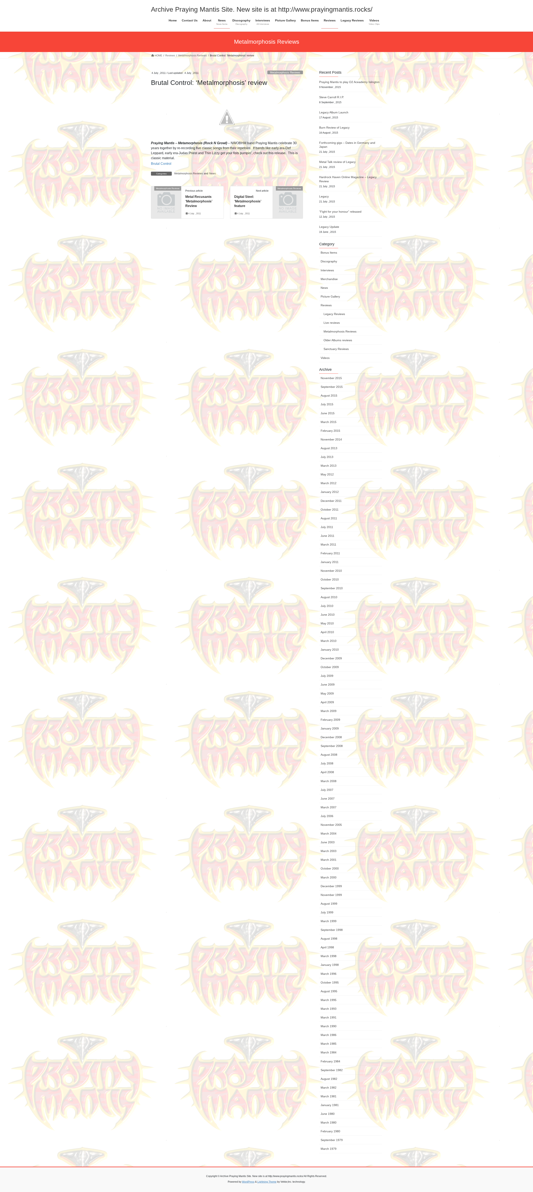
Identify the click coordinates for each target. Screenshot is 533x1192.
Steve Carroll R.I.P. (331, 97)
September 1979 (332, 1140)
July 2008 (327, 763)
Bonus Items (329, 252)
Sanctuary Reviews (336, 349)
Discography (329, 261)
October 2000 (330, 868)
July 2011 (327, 527)
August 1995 (329, 991)
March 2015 (328, 422)
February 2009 (330, 719)
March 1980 (328, 1122)
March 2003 (328, 851)
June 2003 (328, 842)
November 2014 (331, 439)
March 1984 (328, 1052)
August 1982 (329, 1078)
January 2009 (330, 728)
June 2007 (328, 798)
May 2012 (327, 474)
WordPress (248, 1181)
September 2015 (332, 386)
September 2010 (332, 588)
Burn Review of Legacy (334, 127)
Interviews (327, 270)
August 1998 (329, 938)
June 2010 (328, 614)
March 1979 (328, 1148)
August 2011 (329, 518)
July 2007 (327, 789)
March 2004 (328, 833)
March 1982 (328, 1087)
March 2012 (328, 483)
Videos (325, 358)
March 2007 (328, 807)
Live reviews (332, 322)
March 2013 (328, 465)
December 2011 (331, 500)
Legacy (324, 196)
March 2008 (328, 781)
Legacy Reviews (334, 314)
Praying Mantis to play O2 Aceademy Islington (349, 82)
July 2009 (327, 675)
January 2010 (330, 649)
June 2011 (327, 535)
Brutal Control (161, 163)
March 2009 (328, 711)
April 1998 (327, 947)
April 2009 (327, 702)
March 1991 (328, 1017)
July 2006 (327, 816)
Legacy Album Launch (333, 112)
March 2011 (328, 544)
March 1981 (328, 1096)
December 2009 (331, 658)
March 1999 (328, 921)
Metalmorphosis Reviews (285, 72)
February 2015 (330, 430)
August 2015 (329, 395)
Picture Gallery (330, 296)
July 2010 (327, 606)
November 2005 (331, 824)
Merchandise (329, 279)
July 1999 (327, 912)
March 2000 (328, 877)
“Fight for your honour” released (340, 211)
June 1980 (328, 1113)
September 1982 (332, 1070)
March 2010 (328, 641)
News (212, 173)
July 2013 (327, 457)
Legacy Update (329, 226)
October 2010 (330, 579)
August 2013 (329, 448)
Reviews (326, 305)
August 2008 (329, 754)
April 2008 (327, 772)
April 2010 (327, 632)
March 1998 (328, 956)
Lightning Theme (266, 1181)
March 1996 (328, 973)
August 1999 (329, 903)
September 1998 (332, 930)
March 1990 (328, 1026)
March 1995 (328, 1000)
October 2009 (330, 667)
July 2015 (327, 404)
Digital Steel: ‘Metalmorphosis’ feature (247, 201)
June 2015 (328, 413)
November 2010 (331, 570)
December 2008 (331, 737)
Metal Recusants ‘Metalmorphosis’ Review (198, 201)
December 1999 (331, 886)
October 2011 (330, 509)
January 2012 (330, 492)
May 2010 (327, 623)
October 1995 (330, 982)
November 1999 (331, 895)
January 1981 (330, 1105)
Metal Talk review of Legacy (337, 162)
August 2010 (329, 597)
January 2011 (330, 562)
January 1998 (330, 964)
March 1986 (328, 1035)
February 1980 (330, 1131)
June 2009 (328, 684)
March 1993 (328, 1008)
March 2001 (328, 859)
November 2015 (331, 378)
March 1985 (328, 1043)
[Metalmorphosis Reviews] (166, 195)
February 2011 (330, 553)
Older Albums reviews (338, 340)
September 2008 (332, 746)
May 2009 (327, 693)
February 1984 (330, 1061)
